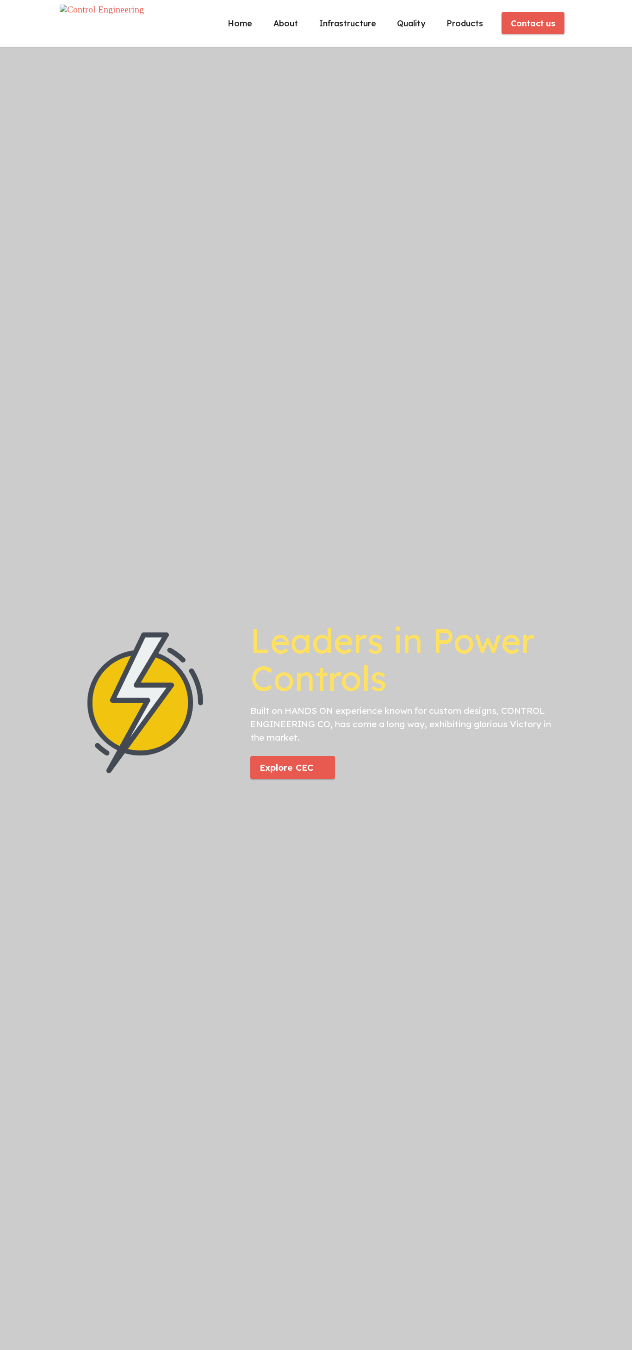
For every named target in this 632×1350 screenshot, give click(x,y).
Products (464, 23)
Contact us (533, 23)
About (285, 23)
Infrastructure (347, 23)
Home (240, 23)
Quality (411, 23)
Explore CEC (286, 767)
